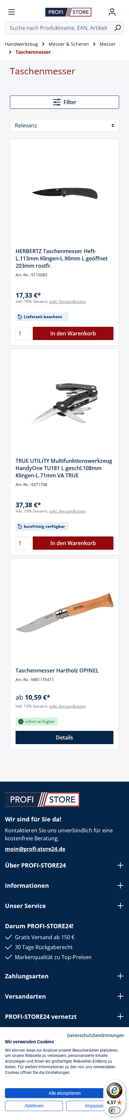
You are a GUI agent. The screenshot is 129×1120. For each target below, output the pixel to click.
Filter (70, 102)
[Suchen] (117, 28)
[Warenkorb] (121, 12)
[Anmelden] (112, 12)
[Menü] (11, 12)
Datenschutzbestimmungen (95, 1035)
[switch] (114, 1110)
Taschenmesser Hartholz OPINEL (57, 670)
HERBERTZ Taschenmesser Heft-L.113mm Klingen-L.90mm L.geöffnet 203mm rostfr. (62, 258)
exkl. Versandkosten (67, 301)
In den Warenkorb (73, 333)
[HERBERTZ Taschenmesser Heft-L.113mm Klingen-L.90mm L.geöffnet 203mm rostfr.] (64, 193)
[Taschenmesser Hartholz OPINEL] (64, 613)
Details (64, 737)
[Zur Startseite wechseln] (68, 11)
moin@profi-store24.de (35, 849)
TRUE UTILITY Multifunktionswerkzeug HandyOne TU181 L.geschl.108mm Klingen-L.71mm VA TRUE (64, 468)
